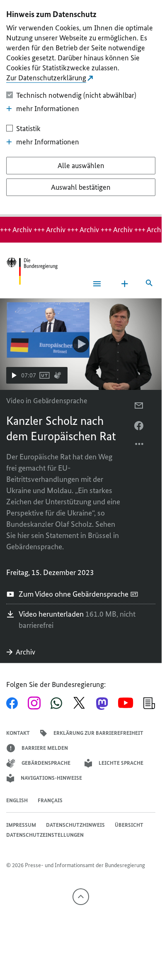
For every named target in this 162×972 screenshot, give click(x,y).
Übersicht (129, 825)
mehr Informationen (47, 108)
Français (50, 800)
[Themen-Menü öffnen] (125, 283)
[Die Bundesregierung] (32, 271)
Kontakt (18, 733)
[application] (81, 343)
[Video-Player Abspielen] (81, 344)
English (17, 800)
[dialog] (81, 108)
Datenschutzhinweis (75, 825)
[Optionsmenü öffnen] (140, 446)
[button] (37, 375)
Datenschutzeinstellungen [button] (45, 835)
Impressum (21, 825)
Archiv (25, 652)
